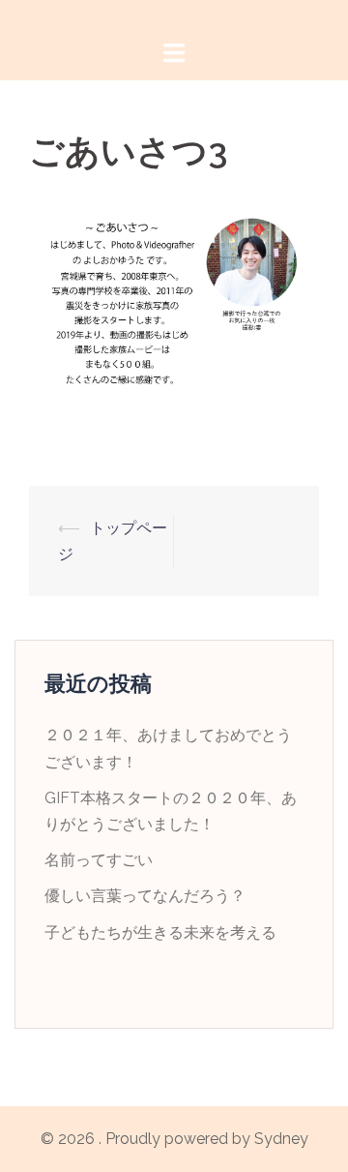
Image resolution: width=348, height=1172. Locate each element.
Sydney (281, 1138)
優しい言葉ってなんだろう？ (145, 896)
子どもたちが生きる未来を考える (160, 932)
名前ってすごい (98, 860)
